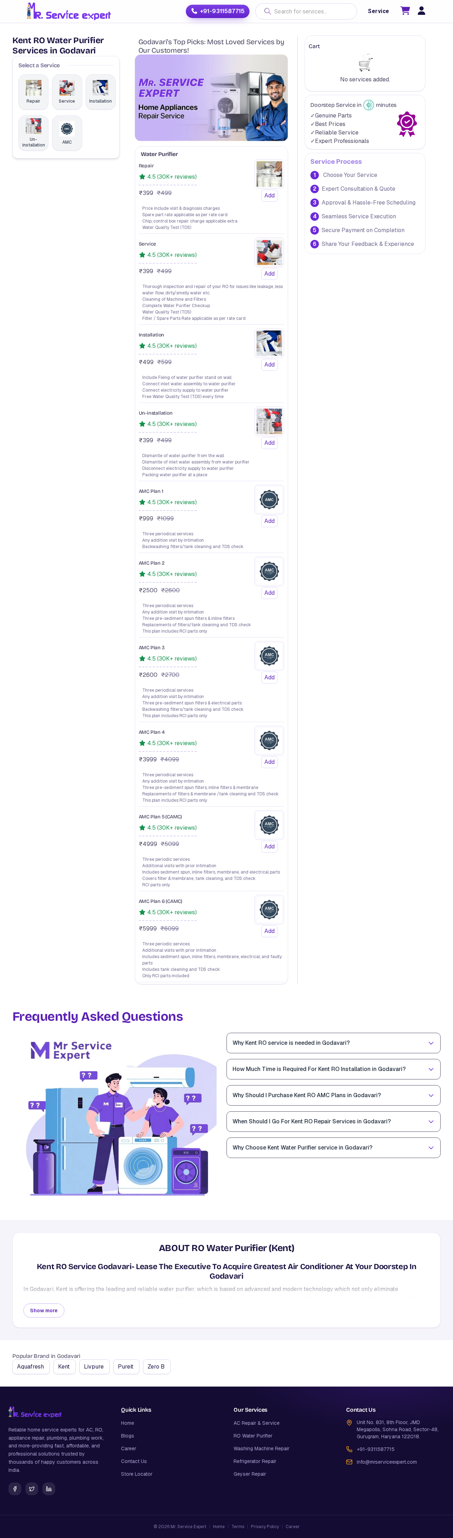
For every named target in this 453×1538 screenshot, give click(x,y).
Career (128, 1448)
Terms (237, 1527)
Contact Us (134, 1461)
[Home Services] (68, 11)
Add (269, 195)
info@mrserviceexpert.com (387, 1462)
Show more (44, 1310)
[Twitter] (31, 1488)
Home (127, 1423)
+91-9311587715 (222, 11)
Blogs (127, 1436)
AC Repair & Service (257, 1423)
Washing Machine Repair (261, 1448)
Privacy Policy (265, 1527)
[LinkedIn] (48, 1488)
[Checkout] (405, 12)
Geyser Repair (250, 1474)
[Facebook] (14, 1488)
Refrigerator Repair (255, 1461)
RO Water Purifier (253, 1436)
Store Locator (137, 1474)
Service (378, 11)
